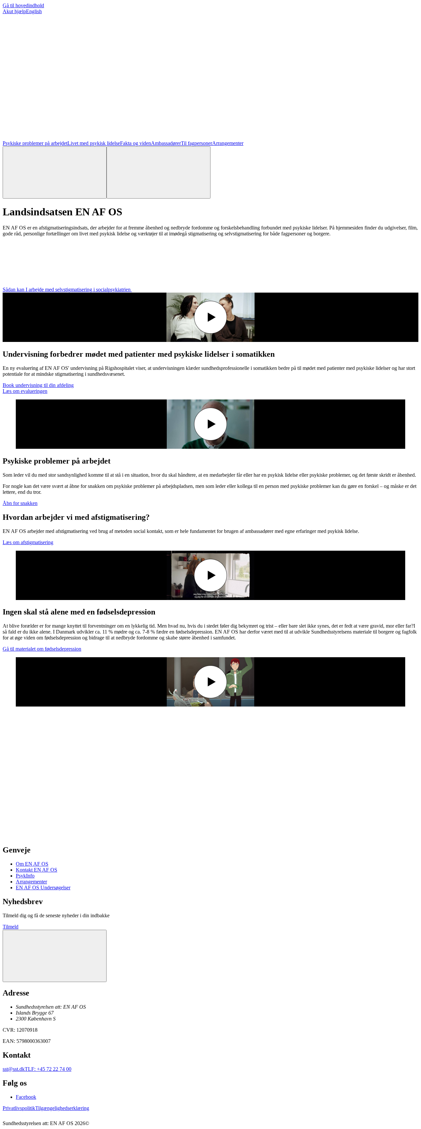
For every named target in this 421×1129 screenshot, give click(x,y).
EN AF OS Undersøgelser (43, 887)
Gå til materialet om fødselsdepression (42, 649)
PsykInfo (25, 875)
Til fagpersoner (196, 143)
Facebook (26, 1097)
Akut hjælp (14, 11)
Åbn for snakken (20, 503)
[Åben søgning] (55, 172)
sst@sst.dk (14, 1069)
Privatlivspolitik (19, 1108)
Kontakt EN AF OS (36, 870)
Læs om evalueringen (25, 391)
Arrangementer (227, 143)
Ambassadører (166, 143)
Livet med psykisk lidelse (93, 143)
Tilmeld (10, 926)
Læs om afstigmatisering (28, 542)
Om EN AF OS (32, 864)
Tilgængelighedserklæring (62, 1108)
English (34, 11)
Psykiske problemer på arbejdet (35, 143)
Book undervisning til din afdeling (38, 385)
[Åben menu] (158, 172)
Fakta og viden (135, 143)
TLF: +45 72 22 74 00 (48, 1069)
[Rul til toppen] (55, 956)
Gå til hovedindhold (23, 5)
